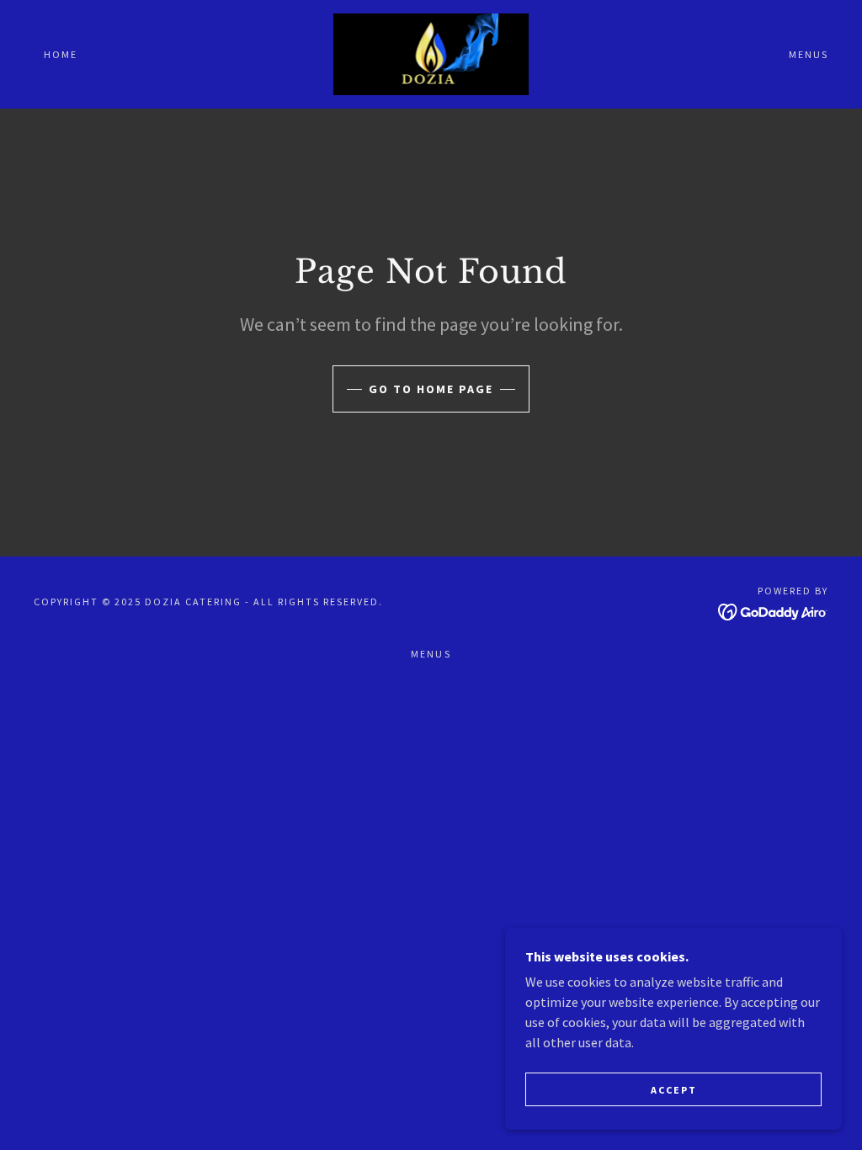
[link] (431, 52)
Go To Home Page (431, 389)
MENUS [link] (808, 54)
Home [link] (60, 54)
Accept (674, 1089)
